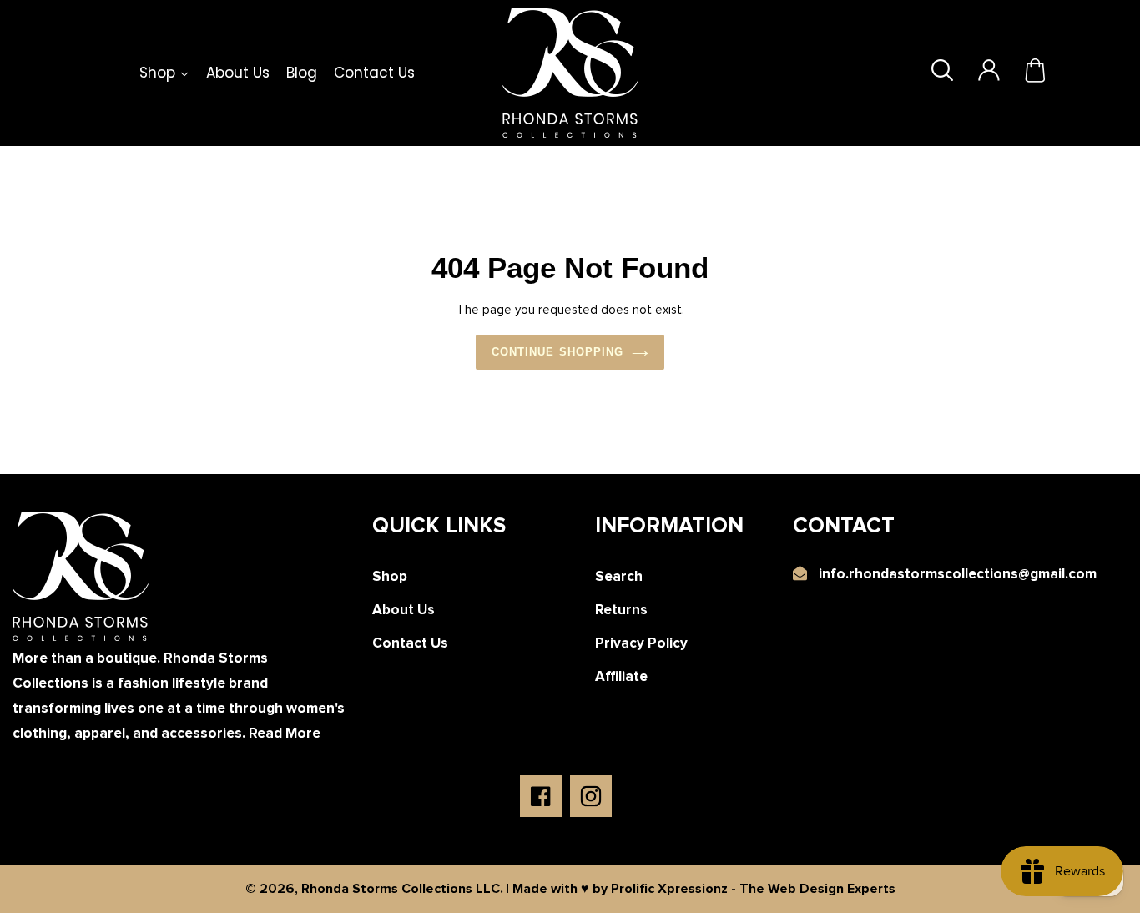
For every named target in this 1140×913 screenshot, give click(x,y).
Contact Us (410, 643)
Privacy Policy (641, 643)
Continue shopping (557, 352)
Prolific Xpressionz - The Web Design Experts (753, 888)
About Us (403, 609)
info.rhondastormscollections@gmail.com (958, 574)
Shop (389, 576)
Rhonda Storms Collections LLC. (402, 888)
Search (619, 576)
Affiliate (621, 676)
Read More (284, 733)
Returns (621, 609)
